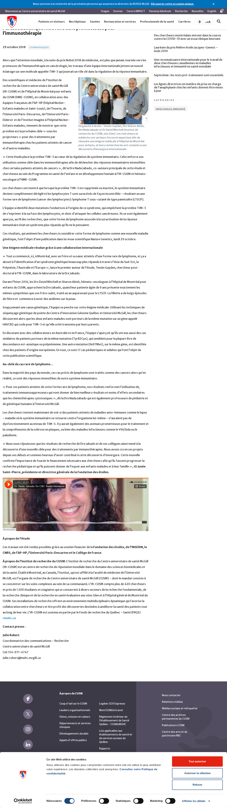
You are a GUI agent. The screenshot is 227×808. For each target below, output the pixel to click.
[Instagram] (28, 729)
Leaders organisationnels (74, 710)
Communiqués (39, 47)
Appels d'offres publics (73, 740)
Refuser (197, 784)
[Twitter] (28, 714)
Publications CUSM (173, 725)
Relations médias (172, 701)
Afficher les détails (193, 800)
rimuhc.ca (9, 618)
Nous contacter (171, 695)
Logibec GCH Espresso (112, 703)
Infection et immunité (170, 108)
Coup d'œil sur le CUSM (73, 703)
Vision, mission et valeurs (74, 716)
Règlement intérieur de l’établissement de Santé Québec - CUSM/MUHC (114, 720)
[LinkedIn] (28, 744)
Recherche (181, 11)
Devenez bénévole (160, 11)
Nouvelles (197, 11)
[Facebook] (28, 699)
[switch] (104, 801)
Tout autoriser (197, 761)
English (211, 11)
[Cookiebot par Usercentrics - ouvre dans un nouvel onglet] (22, 801)
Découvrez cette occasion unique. (172, 4)
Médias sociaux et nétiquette (179, 708)
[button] (51, 22)
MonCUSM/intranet (111, 710)
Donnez (118, 11)
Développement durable (73, 733)
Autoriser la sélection (197, 773)
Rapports (104, 748)
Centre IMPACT (136, 11)
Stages (105, 11)
